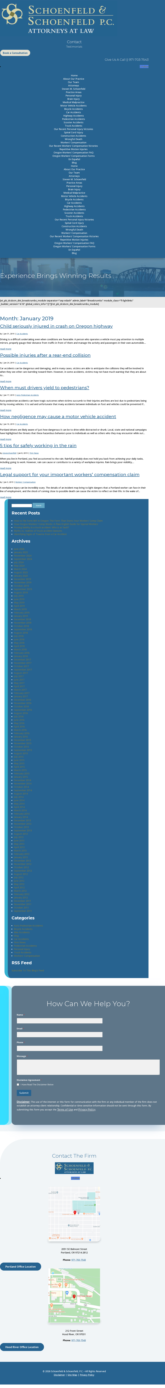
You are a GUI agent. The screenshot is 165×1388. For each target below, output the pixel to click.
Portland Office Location (20, 1266)
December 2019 (22, 579)
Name (21, 1015)
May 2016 (19, 723)
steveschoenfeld (9, 453)
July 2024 (18, 562)
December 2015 (22, 740)
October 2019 (21, 585)
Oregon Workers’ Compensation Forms (73, 155)
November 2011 (22, 904)
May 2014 (19, 803)
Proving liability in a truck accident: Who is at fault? (41, 527)
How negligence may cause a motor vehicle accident (58, 416)
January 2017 (21, 696)
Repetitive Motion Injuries (73, 149)
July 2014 (18, 796)
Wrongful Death (73, 139)
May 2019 (19, 602)
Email (20, 1028)
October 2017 (21, 666)
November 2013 (22, 823)
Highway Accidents (73, 115)
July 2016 (18, 716)
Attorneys (73, 85)
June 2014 (19, 800)
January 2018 (21, 656)
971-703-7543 (78, 1259)
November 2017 (22, 662)
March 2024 (20, 569)
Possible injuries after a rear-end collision (45, 355)
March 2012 (20, 890)
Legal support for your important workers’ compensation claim (69, 474)
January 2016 (21, 736)
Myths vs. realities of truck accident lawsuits (38, 530)
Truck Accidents (73, 125)
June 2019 (19, 599)
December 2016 (22, 699)
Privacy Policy (86, 1109)
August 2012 (21, 874)
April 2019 (19, 605)
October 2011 (21, 907)
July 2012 (18, 877)
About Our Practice (73, 78)
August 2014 (21, 793)
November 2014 (22, 783)
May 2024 (19, 565)
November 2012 (22, 864)
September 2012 (23, 870)
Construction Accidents (73, 135)
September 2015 (23, 750)
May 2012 (19, 884)
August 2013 (21, 833)
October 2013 (21, 827)
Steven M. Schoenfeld (73, 88)
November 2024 (22, 555)
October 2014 (21, 786)
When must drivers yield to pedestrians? (44, 387)
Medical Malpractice (73, 102)
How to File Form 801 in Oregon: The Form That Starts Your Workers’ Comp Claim (58, 520)
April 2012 (19, 887)
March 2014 (20, 810)
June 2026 (19, 548)
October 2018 (21, 626)
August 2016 (21, 713)
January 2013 (21, 857)
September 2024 (23, 559)
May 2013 (19, 843)
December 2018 (22, 619)
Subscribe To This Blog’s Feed (28, 970)
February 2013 (21, 853)
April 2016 (19, 726)
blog (16, 935)
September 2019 (23, 589)
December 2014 (22, 780)
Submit (24, 1093)
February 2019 (21, 612)
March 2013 (20, 850)
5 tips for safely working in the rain (38, 445)
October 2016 (21, 706)
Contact (74, 41)
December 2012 (22, 860)
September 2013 (23, 830)
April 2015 (19, 766)
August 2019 (21, 592)
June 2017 (19, 679)
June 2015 (19, 760)
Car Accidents (73, 112)
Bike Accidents (22, 932)
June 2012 (19, 880)
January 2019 (21, 615)
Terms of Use (65, 1109)
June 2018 (19, 639)
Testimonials (74, 46)
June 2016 (19, 719)
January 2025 (21, 552)
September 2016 (23, 709)
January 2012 (21, 897)
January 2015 (21, 776)
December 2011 (22, 900)
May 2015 (19, 763)
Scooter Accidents (73, 122)
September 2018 (23, 629)
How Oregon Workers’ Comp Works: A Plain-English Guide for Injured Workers (56, 524)
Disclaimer (59, 1374)
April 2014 (19, 807)
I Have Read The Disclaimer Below (37, 1084)
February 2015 (21, 773)
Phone (21, 1042)
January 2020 (21, 575)
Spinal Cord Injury (73, 132)
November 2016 (22, 703)
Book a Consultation (15, 53)
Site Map (72, 1374)
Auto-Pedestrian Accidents (27, 395)
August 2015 (21, 753)
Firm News (34, 453)
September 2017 (23, 669)
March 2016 (20, 729)
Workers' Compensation (25, 482)
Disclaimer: (23, 1101)
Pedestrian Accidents (73, 119)
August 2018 (21, 632)
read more (5, 348)
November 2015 (22, 743)
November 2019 (22, 582)
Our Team (73, 82)
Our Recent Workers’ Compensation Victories (73, 145)
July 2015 (18, 756)
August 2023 (21, 572)
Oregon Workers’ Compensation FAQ (73, 152)
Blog (74, 162)
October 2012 (21, 867)
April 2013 (19, 847)
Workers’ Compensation (73, 142)
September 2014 (23, 790)
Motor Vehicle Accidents (73, 105)
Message (22, 1056)
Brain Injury (73, 98)
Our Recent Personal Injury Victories (73, 129)
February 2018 (21, 652)
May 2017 (19, 683)
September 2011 (23, 910)
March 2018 (20, 649)
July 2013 (18, 837)
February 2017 (21, 693)
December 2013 (22, 820)
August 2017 (21, 672)
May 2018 (19, 642)
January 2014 (21, 817)
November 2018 (22, 622)
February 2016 (21, 733)
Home (74, 75)
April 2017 (19, 686)
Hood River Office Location (22, 1347)
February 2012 (21, 894)
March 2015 (20, 770)
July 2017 (18, 676)
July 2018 (18, 636)
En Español (74, 159)
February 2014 (21, 813)
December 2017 (22, 659)
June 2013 (19, 840)
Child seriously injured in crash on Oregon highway (56, 326)
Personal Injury (73, 95)
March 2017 (20, 689)
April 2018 (19, 646)
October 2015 (21, 746)
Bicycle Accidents (73, 108)
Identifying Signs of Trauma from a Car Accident (40, 534)
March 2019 (20, 609)
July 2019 (18, 595)
